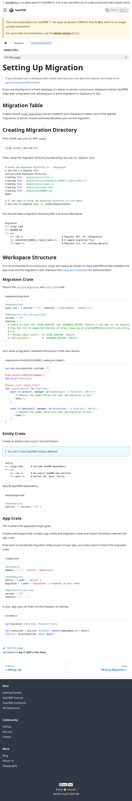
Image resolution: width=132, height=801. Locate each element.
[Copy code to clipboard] (125, 147)
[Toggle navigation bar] (5, 10)
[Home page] (6, 43)
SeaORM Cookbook (14, 703)
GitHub (7, 726)
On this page (12, 57)
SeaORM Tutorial (13, 698)
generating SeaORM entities (22, 82)
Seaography (10, 766)
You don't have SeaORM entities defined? (33, 451)
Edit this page (15, 648)
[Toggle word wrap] (119, 304)
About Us (8, 760)
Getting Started (12, 692)
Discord (7, 732)
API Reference (11, 708)
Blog (5, 755)
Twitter (7, 737)
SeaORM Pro (11, 2)
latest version (62, 33)
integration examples (75, 270)
